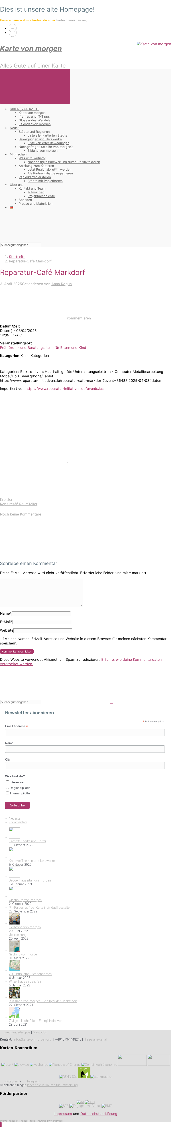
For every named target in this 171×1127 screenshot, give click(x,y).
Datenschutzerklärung (98, 1113)
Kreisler (6, 499)
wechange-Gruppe (17, 1032)
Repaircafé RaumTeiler (18, 504)
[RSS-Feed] (12, 28)
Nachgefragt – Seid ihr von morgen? (46, 147)
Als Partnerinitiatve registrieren (50, 173)
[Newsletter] (12, 32)
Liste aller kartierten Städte (47, 135)
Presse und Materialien (35, 203)
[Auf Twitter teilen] (34, 426)
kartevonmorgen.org (71, 20)
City (7, 759)
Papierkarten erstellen (35, 177)
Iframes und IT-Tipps (34, 116)
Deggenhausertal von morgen (30, 880)
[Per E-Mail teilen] (101, 460)
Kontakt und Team (32, 188)
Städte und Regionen (34, 131)
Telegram (33, 1081)
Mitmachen (18, 154)
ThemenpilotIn (20, 793)
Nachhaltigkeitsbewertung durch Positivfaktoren (64, 162)
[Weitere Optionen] (33, 495)
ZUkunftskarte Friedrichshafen (30, 974)
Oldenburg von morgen (25, 900)
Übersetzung (17, 935)
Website (6, 630)
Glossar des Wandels (34, 120)
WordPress (56, 1120)
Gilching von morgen (24, 954)
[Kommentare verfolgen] (33, 554)
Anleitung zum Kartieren (36, 166)
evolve (3, 1120)
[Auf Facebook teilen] (101, 426)
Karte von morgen (31, 48)
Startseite (17, 256)
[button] (1, 1124)
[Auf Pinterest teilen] (34, 460)
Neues (14, 128)
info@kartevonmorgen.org (32, 1039)
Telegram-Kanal (96, 1039)
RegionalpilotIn (20, 788)
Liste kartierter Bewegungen (48, 143)
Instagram (12, 1081)
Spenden (25, 200)
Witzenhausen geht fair (25, 982)
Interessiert (17, 782)
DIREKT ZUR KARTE (24, 109)
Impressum (63, 1113)
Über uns (16, 184)
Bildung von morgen (42, 150)
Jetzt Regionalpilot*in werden (49, 169)
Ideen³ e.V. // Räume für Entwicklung (52, 1085)
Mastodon (40, 1032)
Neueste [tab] (14, 818)
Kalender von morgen (35, 124)
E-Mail (6, 622)
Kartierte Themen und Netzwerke (32, 861)
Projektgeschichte (41, 196)
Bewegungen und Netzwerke (40, 139)
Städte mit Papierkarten (45, 181)
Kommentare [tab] (18, 822)
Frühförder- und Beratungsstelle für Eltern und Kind (43, 347)
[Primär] (35, 86)
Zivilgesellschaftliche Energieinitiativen (35, 1021)
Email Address (16, 726)
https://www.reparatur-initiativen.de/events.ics (65, 388)
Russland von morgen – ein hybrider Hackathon (43, 1001)
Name (6, 613)
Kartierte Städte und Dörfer (27, 841)
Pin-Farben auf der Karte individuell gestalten (40, 908)
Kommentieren (79, 318)
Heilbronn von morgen (25, 927)
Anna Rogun (61, 284)
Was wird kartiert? (32, 158)
